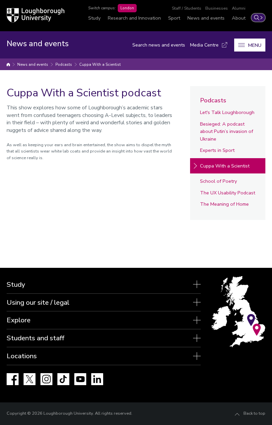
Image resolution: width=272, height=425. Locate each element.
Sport (174, 18)
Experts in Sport (217, 150)
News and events (206, 18)
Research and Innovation (134, 18)
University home (8, 64)
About (238, 18)
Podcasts (63, 64)
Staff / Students (186, 8)
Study (94, 18)
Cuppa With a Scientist (100, 64)
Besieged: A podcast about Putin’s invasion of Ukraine (226, 131)
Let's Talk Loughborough (227, 112)
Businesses (216, 8)
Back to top (254, 413)
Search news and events (158, 45)
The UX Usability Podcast (227, 192)
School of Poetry (218, 181)
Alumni (238, 8)
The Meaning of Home (224, 204)
